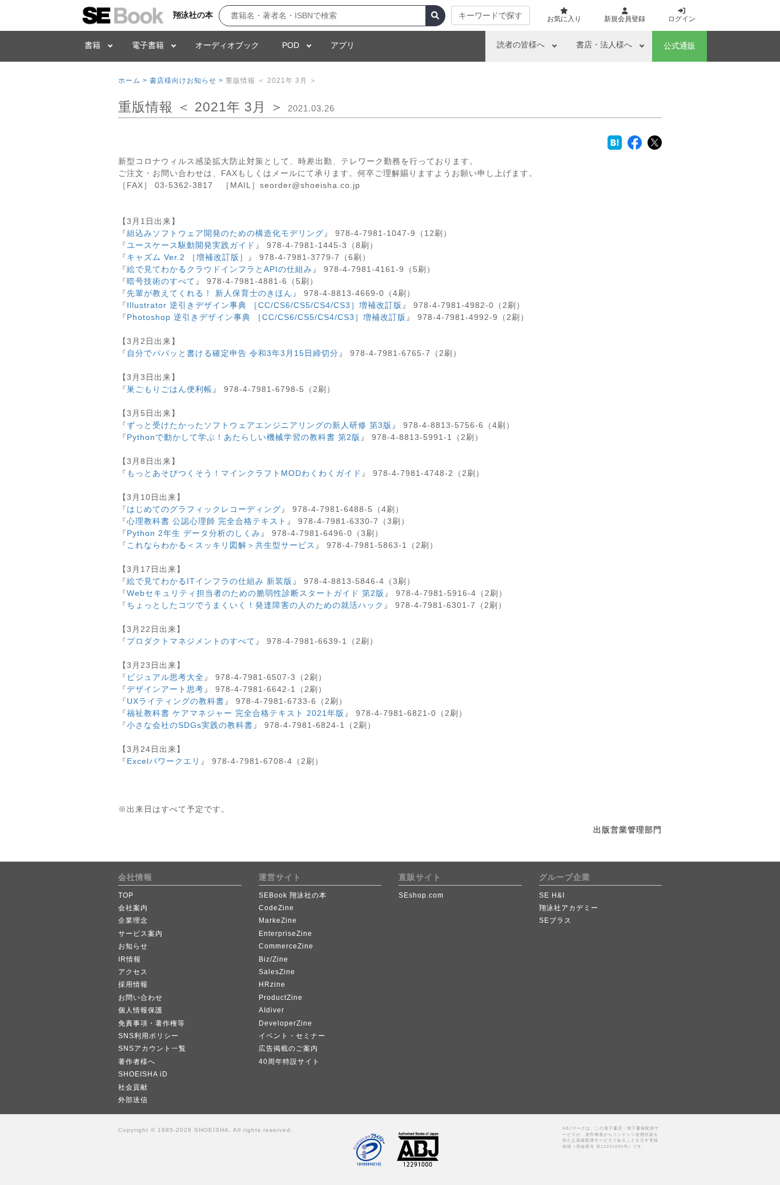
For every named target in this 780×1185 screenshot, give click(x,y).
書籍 (92, 45)
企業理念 (133, 920)
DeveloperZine (285, 1023)
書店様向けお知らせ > (186, 81)
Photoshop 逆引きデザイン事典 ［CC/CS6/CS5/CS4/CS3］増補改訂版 (266, 317)
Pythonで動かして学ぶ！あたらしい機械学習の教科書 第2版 (243, 437)
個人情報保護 (140, 1010)
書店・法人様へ (604, 44)
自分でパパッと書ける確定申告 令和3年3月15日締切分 (233, 353)
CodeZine (276, 908)
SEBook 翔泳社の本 (293, 895)
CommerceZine (286, 946)
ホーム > (132, 81)
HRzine (272, 984)
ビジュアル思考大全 (165, 677)
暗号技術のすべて (161, 281)
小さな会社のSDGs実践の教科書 (190, 725)
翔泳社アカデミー (568, 908)
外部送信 (133, 1100)
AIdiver (271, 1010)
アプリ (343, 45)
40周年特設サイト (289, 1062)
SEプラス (555, 920)
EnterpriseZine (285, 934)
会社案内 (133, 908)
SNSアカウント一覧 (152, 1048)
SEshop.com (421, 895)
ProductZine (281, 998)
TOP (126, 895)
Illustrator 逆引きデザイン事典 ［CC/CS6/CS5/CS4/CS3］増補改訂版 (264, 305)
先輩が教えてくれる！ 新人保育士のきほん (209, 293)
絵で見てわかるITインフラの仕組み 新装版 (209, 581)
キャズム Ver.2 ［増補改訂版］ (187, 257)
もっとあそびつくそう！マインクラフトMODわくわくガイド (244, 473)
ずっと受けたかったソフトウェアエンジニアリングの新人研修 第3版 (259, 425)
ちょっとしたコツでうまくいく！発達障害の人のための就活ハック (255, 605)
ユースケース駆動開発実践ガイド (191, 245)
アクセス (133, 972)
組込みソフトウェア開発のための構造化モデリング (225, 233)
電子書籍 (148, 45)
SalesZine (277, 972)
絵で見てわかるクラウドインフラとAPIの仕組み (219, 269)
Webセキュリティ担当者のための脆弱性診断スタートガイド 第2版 (255, 593)
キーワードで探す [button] (490, 15)
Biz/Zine (273, 959)
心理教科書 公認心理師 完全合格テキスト (207, 521)
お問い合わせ (140, 998)
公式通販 (679, 45)
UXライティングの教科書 (175, 701)
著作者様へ (136, 1062)
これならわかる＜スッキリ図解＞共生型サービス (221, 545)
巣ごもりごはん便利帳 (169, 389)
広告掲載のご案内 (288, 1048)
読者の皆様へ (521, 44)
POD (290, 45)
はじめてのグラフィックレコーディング (204, 509)
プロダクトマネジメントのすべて (191, 641)
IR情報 (129, 959)
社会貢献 (133, 1087)
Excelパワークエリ (163, 761)
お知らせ (133, 946)
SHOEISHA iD (143, 1074)
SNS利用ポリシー (148, 1036)
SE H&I (552, 895)
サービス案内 (140, 934)
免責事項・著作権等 (151, 1023)
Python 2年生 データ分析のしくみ (193, 533)
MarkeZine (278, 920)
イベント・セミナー (292, 1036)
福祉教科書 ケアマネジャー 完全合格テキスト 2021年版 (235, 713)
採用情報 (133, 984)
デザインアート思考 (165, 689)
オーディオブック (227, 45)
